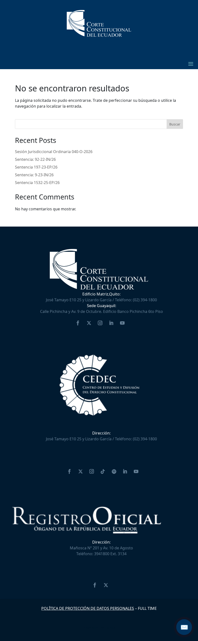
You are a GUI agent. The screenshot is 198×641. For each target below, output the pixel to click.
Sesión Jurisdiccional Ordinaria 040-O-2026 (53, 151)
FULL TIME (147, 608)
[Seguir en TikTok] (102, 471)
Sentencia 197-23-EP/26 (36, 167)
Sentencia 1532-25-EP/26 (37, 182)
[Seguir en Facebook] (77, 323)
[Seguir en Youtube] (122, 323)
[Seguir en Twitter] (88, 323)
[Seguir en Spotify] (114, 471)
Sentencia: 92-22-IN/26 (35, 159)
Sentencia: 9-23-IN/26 (34, 174)
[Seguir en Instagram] (100, 323)
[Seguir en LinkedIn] (111, 323)
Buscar (174, 124)
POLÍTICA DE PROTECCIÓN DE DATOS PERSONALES (87, 608)
